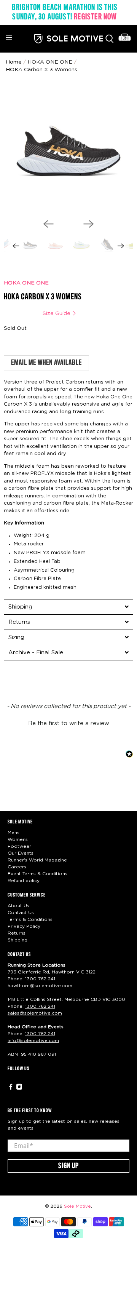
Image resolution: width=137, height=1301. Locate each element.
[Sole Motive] (68, 38)
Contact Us (21, 912)
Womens (18, 839)
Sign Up (68, 1166)
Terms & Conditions (30, 919)
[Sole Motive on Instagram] (19, 1088)
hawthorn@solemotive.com (40, 985)
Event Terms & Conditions (37, 873)
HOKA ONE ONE (26, 283)
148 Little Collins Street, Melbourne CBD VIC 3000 (66, 999)
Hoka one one (49, 62)
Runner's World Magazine (37, 860)
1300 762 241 (40, 979)
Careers (17, 867)
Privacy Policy (24, 926)
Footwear (19, 846)
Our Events (20, 853)
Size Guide (57, 313)
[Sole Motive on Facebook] (11, 1088)
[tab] (68, 606)
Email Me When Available (46, 363)
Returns (16, 933)
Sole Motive (77, 1206)
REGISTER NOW (95, 17)
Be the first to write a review (68, 723)
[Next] (88, 224)
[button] (68, 722)
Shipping (17, 940)
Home (14, 62)
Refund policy (24, 880)
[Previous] (48, 224)
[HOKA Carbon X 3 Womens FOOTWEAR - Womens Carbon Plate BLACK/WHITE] (68, 148)
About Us (18, 905)
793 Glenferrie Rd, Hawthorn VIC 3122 (52, 972)
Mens (13, 832)
